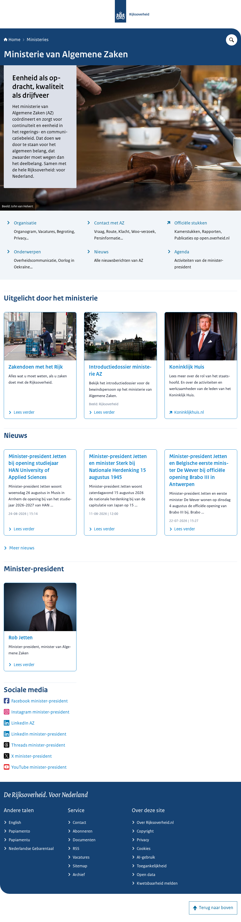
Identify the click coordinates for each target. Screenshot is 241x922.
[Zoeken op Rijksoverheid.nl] (231, 40)
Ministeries (37, 39)
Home (14, 39)
